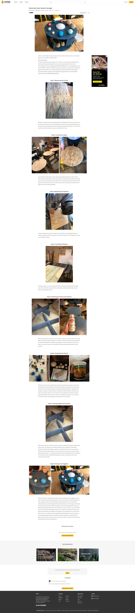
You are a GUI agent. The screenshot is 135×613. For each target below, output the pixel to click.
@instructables (96, 596)
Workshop (38, 10)
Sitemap (79, 601)
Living (67, 597)
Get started (80, 597)
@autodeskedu (96, 598)
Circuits (60, 596)
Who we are (80, 602)
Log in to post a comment (67, 588)
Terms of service (49, 610)
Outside (67, 599)
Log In (126, 2)
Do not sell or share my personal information (78, 610)
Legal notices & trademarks (93, 610)
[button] (88, 13)
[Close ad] (106, 56)
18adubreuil (32, 10)
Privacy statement (57, 610)
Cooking (67, 596)
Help (79, 599)
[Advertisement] (99, 71)
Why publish (80, 596)
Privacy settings (65, 610)
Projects (15, 2)
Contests (21, 2)
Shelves (42, 10)
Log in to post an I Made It (67, 535)
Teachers (26, 2)
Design (60, 599)
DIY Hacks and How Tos (56, 581)
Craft (59, 601)
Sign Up (131, 2)
